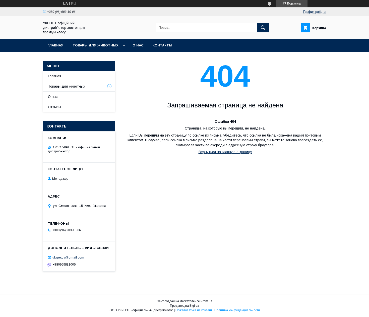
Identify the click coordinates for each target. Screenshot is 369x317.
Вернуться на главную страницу (225, 152)
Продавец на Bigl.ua (184, 305)
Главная (55, 45)
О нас (138, 45)
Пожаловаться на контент (193, 310)
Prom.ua (206, 301)
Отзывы (54, 107)
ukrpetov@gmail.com (68, 257)
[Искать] (263, 27)
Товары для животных (95, 45)
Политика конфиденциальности (237, 310)
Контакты (162, 45)
